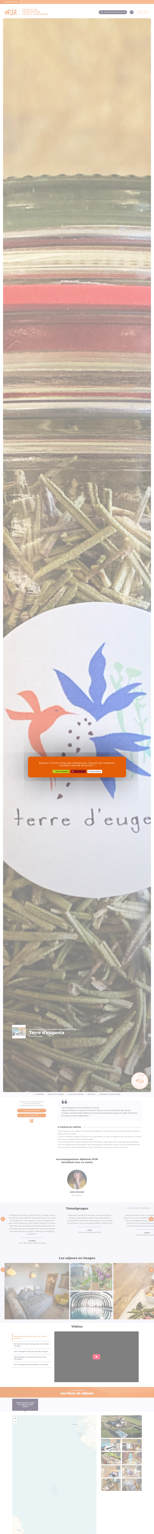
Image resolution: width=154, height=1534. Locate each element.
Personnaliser (94, 771)
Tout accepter (61, 771)
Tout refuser (79, 771)
